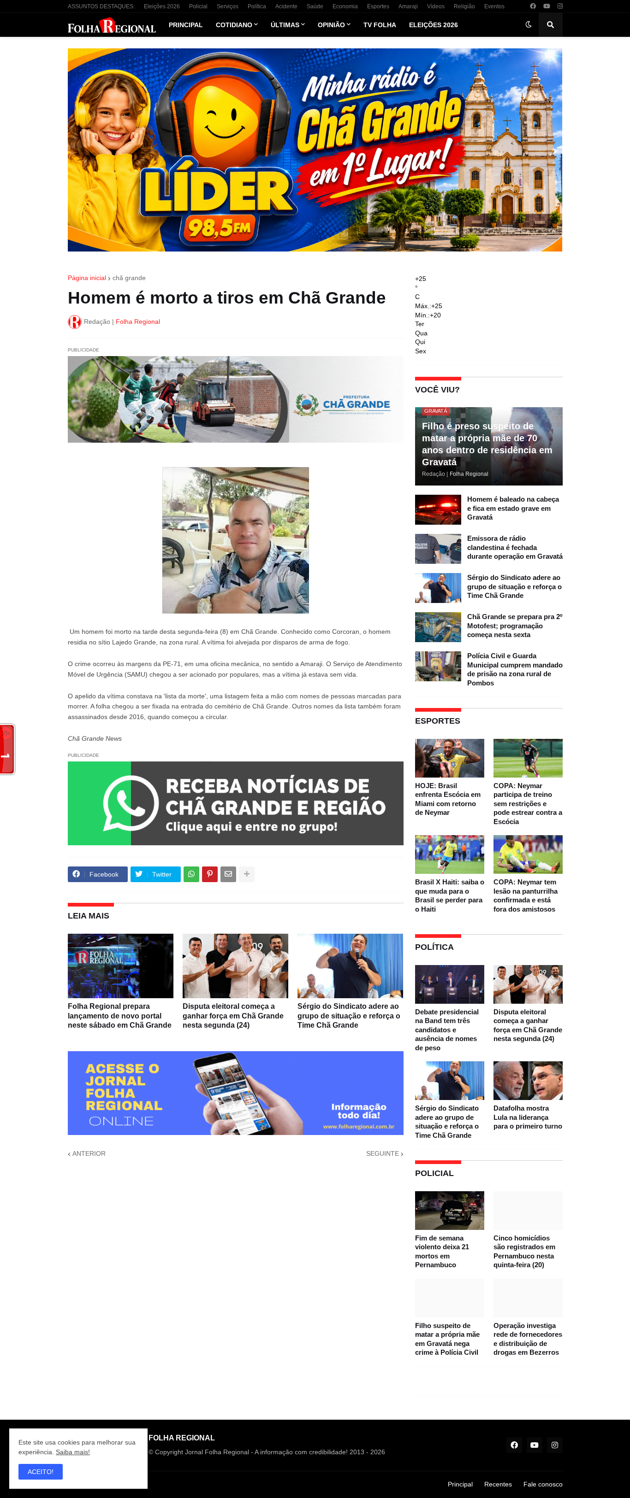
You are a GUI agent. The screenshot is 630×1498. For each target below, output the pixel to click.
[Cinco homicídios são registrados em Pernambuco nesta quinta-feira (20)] (528, 1210)
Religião (464, 6)
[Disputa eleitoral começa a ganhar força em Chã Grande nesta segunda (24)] (235, 966)
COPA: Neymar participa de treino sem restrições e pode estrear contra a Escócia (527, 803)
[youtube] (546, 6)
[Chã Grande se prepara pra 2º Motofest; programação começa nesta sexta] (438, 627)
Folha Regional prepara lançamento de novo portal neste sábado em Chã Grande (120, 1016)
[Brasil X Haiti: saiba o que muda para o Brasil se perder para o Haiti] (449, 854)
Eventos (494, 6)
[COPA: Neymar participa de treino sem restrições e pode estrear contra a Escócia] (528, 758)
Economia (345, 6)
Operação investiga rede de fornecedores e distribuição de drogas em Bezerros (527, 1339)
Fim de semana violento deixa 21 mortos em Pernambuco (442, 1251)
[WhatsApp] (191, 874)
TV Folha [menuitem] (379, 25)
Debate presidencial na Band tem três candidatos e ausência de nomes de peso (447, 1030)
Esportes (378, 6)
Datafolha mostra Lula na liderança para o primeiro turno (527, 1117)
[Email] (228, 874)
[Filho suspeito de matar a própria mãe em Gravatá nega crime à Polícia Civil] (449, 1298)
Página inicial (87, 278)
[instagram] (560, 6)
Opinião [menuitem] (331, 25)
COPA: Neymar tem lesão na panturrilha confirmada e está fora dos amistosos (525, 895)
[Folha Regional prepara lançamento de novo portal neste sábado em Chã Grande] (120, 966)
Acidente (286, 6)
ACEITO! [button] (40, 1471)
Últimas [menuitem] (285, 25)
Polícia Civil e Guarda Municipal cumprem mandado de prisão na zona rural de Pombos (515, 669)
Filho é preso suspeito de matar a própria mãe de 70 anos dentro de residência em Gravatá (487, 444)
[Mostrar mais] (247, 874)
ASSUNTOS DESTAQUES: (101, 6)
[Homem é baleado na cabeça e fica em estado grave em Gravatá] (438, 510)
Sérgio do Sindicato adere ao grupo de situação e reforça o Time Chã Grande (348, 1016)
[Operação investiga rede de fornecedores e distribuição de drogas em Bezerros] (528, 1298)
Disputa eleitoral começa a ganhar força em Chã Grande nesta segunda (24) (233, 1016)
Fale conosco (543, 1484)
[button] (528, 25)
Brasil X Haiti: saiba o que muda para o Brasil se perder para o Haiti (449, 895)
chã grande (129, 278)
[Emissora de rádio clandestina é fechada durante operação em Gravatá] (438, 549)
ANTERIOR (89, 1153)
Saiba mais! (73, 1452)
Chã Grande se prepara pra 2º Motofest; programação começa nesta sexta (514, 625)
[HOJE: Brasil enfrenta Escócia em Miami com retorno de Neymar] (449, 758)
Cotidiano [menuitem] (234, 25)
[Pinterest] (210, 874)
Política (257, 6)
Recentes (498, 1484)
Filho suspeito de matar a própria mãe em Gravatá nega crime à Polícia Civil (447, 1339)
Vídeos (436, 6)
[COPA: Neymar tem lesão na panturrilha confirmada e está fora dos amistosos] (528, 854)
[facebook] (533, 6)
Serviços (227, 6)
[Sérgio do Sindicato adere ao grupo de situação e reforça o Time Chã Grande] (350, 966)
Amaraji (408, 6)
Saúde (315, 6)
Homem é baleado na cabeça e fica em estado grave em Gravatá (513, 508)
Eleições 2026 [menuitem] (433, 25)
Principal (460, 1484)
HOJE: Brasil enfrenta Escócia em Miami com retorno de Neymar (448, 799)
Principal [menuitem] (186, 25)
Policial (198, 6)
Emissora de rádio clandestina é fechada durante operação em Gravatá (515, 547)
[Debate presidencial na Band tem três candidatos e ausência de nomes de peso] (449, 984)
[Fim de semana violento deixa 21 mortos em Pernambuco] (449, 1210)
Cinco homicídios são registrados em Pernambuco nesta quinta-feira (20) (524, 1251)
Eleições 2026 (162, 6)
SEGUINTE (382, 1153)
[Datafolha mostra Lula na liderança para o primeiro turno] (528, 1080)
